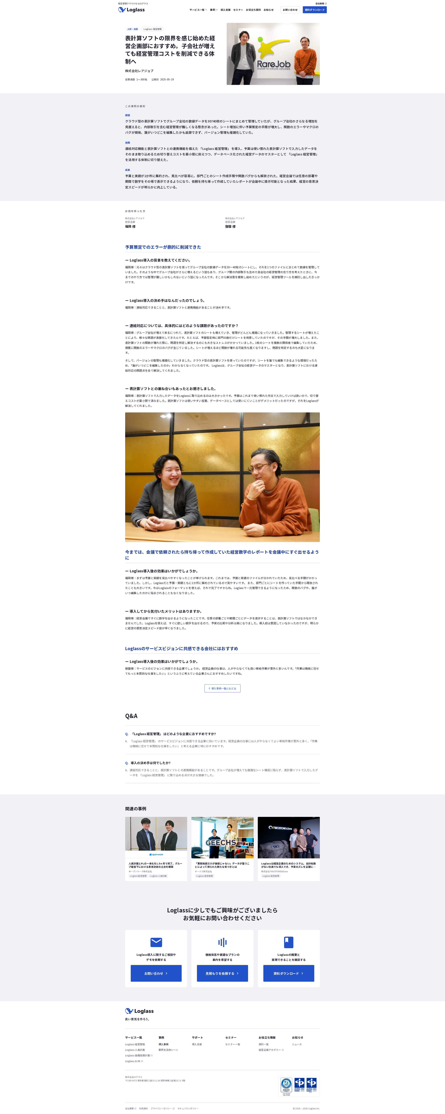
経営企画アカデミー (270, 1049)
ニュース (297, 1044)
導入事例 (163, 1044)
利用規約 (143, 1108)
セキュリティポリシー (188, 1108)
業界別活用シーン (168, 1049)
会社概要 (129, 1108)
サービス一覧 (197, 9)
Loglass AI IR (132, 1061)
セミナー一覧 (232, 1044)
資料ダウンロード (315, 9)
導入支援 (225, 9)
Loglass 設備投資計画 (137, 1055)
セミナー (238, 9)
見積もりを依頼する (220, 973)
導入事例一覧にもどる (223, 688)
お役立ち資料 (253, 9)
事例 (212, 9)
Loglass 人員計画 (135, 1049)
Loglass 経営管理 (135, 1044)
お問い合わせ (290, 9)
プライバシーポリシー (161, 1108)
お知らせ (269, 9)
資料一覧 (264, 1044)
